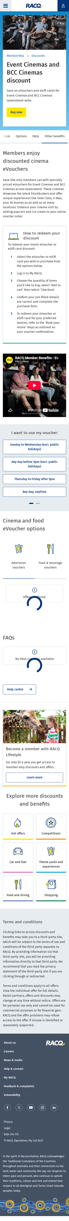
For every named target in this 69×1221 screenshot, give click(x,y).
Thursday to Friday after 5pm (34, 479)
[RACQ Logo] (56, 1043)
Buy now (16, 112)
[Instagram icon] (42, 1108)
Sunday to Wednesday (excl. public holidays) (34, 447)
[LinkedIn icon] (54, 1108)
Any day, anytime (34, 492)
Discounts (38, 56)
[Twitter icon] (19, 1108)
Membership (15, 56)
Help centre (15, 689)
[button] (6, 5)
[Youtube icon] (30, 1108)
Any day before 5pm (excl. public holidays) (35, 464)
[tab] (21, 136)
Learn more (35, 777)
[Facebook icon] (7, 1108)
